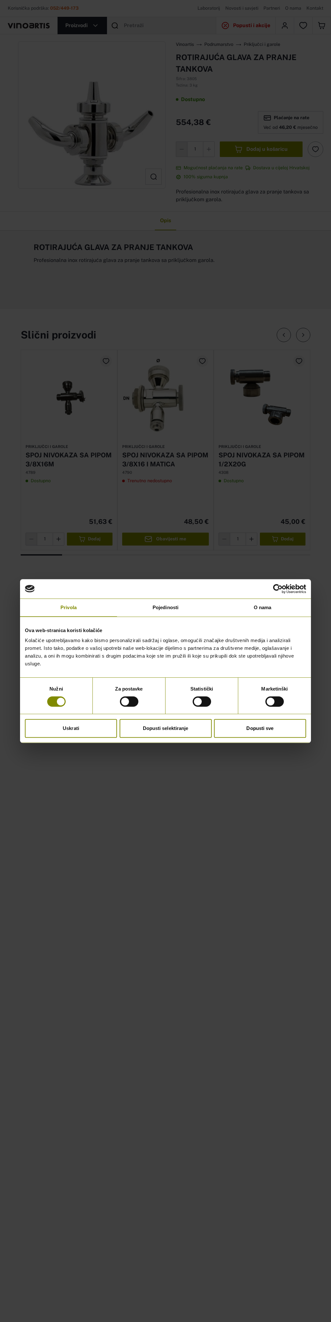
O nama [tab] (263, 607)
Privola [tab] (68, 607)
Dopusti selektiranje (165, 728)
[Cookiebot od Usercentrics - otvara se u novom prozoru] (278, 589)
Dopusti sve (259, 728)
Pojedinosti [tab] (165, 607)
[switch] (129, 701)
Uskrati (71, 728)
